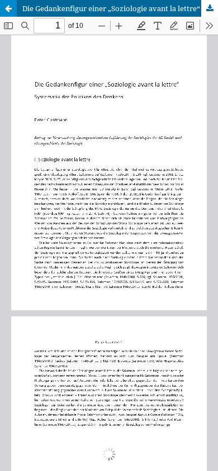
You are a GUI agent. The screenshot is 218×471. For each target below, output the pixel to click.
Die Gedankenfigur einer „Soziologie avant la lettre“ (111, 8)
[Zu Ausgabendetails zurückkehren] (8, 8)
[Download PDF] (209, 8)
